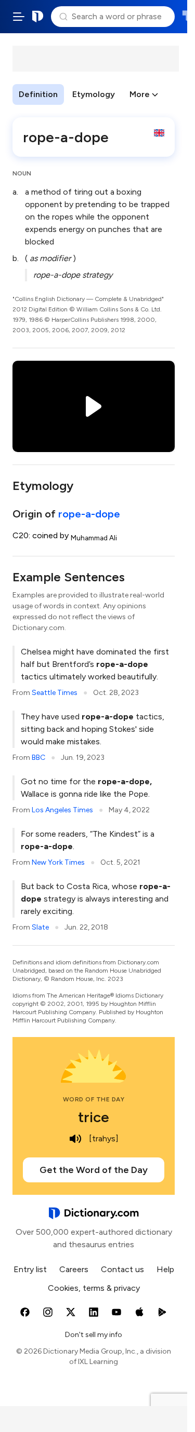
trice (93, 1117)
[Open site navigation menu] (18, 16)
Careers (73, 1269)
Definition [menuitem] (38, 94)
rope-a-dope (89, 514)
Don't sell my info (93, 1334)
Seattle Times (54, 692)
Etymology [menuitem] (93, 94)
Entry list (30, 1269)
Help (165, 1269)
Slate (40, 927)
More (139, 94)
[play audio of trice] (75, 1139)
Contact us (122, 1269)
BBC (38, 757)
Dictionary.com (38, 16)
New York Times (58, 862)
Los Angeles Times (62, 810)
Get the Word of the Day (94, 1170)
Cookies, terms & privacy (94, 1288)
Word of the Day (94, 1099)
